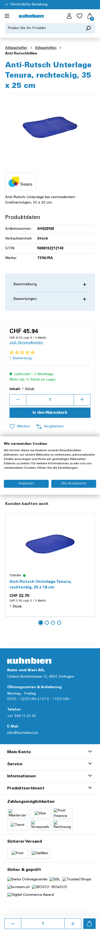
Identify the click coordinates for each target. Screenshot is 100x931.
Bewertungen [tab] (25, 299)
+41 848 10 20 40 (21, 716)
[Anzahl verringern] (12, 923)
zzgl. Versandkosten (26, 343)
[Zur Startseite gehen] (31, 16)
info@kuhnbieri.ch (22, 733)
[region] (50, 127)
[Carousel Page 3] (53, 623)
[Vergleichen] (88, 532)
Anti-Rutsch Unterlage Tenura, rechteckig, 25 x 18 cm (40, 584)
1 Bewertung (20, 358)
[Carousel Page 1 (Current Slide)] (41, 623)
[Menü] (7, 16)
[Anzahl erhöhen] (72, 923)
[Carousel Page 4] (59, 623)
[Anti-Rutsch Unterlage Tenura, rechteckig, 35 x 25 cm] (50, 127)
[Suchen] (88, 28)
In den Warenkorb (50, 413)
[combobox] (43, 28)
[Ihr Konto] (69, 16)
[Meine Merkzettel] (79, 16)
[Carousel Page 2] (47, 623)
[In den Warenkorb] (89, 923)
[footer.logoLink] (29, 660)
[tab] (50, 285)
